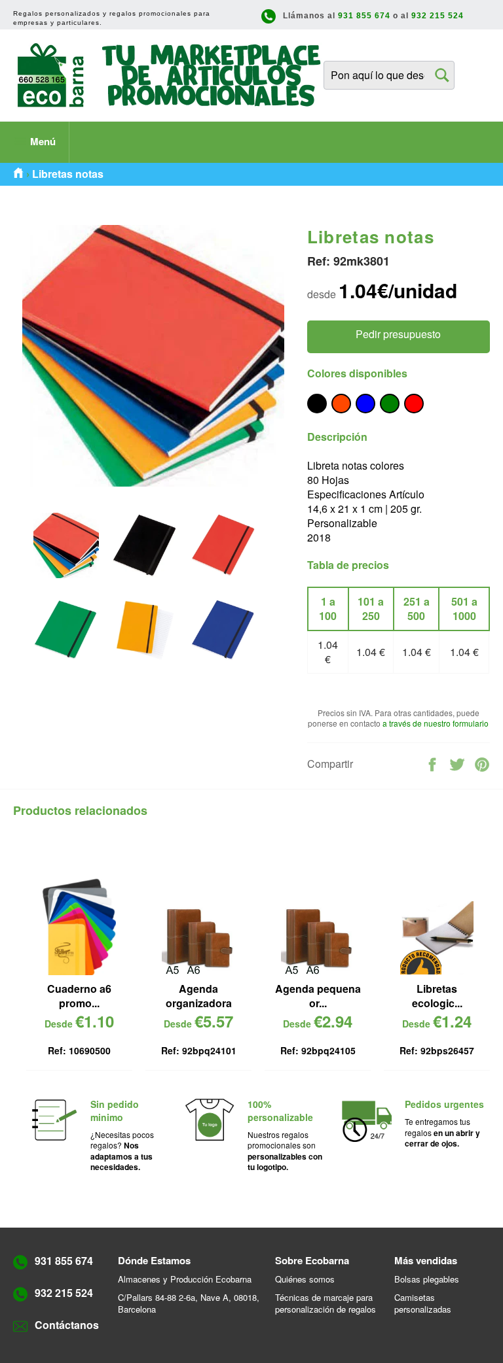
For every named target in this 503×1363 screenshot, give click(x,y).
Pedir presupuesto (398, 333)
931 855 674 (364, 15)
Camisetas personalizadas (422, 1303)
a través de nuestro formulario (435, 723)
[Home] (18, 174)
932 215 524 (437, 15)
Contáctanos (67, 1324)
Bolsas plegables (426, 1279)
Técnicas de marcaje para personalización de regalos (325, 1303)
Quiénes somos (305, 1279)
